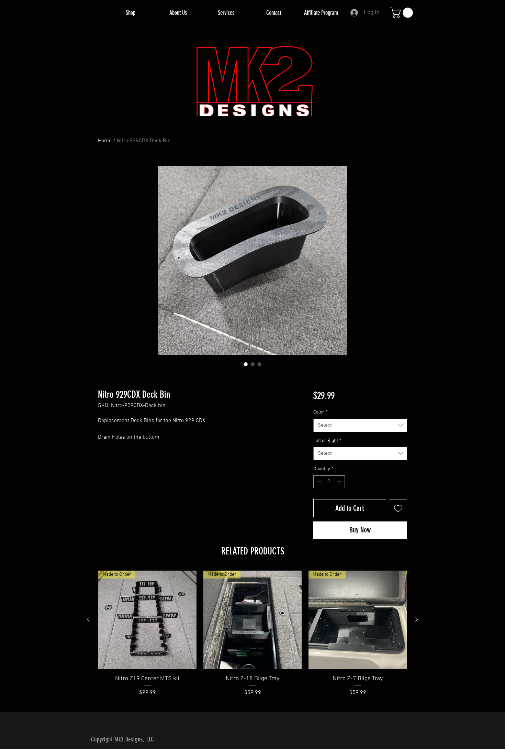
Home (105, 140)
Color (320, 412)
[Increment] (339, 482)
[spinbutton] (329, 482)
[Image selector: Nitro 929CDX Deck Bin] (245, 364)
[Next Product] (417, 619)
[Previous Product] (88, 619)
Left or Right (327, 441)
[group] (252, 638)
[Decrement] (318, 482)
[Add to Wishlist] (398, 508)
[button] (402, 13)
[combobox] (360, 425)
